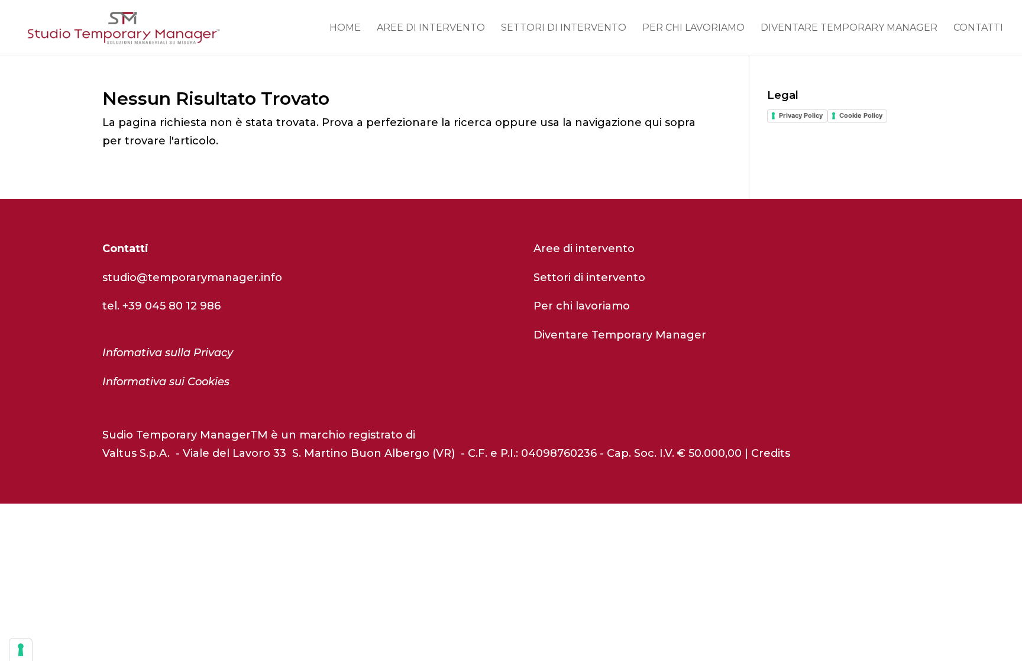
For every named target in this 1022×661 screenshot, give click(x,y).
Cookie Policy (860, 115)
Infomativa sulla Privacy (167, 352)
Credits (770, 453)
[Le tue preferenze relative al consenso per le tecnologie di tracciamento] (20, 650)
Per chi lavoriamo (693, 28)
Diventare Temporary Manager (849, 28)
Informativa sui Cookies (165, 381)
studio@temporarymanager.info (192, 277)
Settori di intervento (563, 28)
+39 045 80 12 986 (171, 305)
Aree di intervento (431, 28)
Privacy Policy (801, 115)
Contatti (978, 28)
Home (345, 28)
